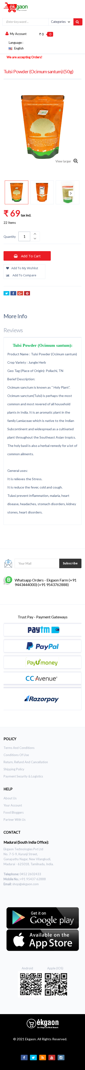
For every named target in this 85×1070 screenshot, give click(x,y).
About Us (10, 798)
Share (13, 293)
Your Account (13, 805)
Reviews (13, 330)
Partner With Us (15, 819)
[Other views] (14, 193)
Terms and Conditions (19, 748)
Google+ (20, 293)
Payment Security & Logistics (23, 776)
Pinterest (27, 293)
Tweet (6, 293)
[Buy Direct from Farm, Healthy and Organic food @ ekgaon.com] (14, 7)
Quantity (10, 237)
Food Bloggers (14, 812)
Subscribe (70, 563)
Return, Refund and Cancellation (26, 762)
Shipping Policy (14, 769)
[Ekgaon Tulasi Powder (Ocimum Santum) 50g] (16, 192)
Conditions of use (16, 755)
